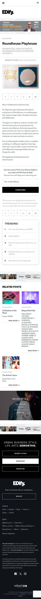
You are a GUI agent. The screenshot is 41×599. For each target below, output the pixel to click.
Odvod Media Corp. (26, 592)
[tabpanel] (20, 456)
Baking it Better (14, 236)
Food (4, 509)
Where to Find (20, 453)
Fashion (20, 407)
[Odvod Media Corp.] (20, 586)
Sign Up (19, 496)
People (11, 509)
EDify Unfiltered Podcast (24, 526)
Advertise (20, 469)
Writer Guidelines (8, 533)
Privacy (23, 594)
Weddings (20, 412)
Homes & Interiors (20, 410)
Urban (4, 513)
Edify (4, 519)
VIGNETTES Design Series (27, 60)
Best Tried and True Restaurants (20, 261)
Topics (5, 506)
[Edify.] (8, 12)
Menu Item (6, 530)
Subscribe (20, 461)
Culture (25, 509)
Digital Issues (7, 523)
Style (18, 509)
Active (11, 513)
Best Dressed (20, 404)
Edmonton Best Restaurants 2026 (20, 229)
